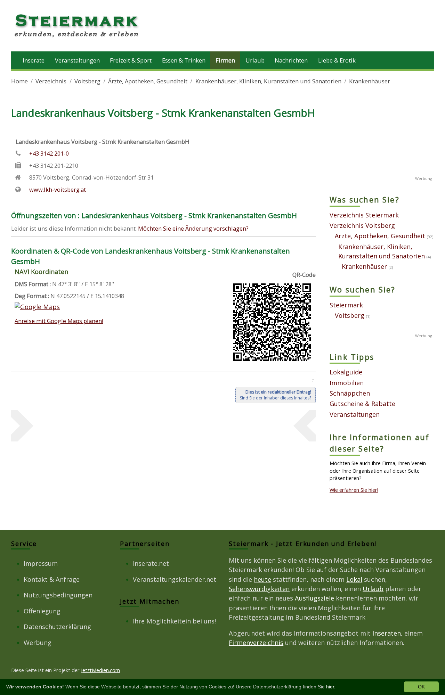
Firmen (225, 60)
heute (262, 579)
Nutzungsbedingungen (58, 595)
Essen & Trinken (183, 60)
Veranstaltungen (77, 60)
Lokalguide (346, 372)
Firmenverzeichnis (256, 642)
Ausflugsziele (314, 598)
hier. (330, 686)
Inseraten (386, 633)
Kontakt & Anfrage (52, 579)
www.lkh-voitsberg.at (57, 189)
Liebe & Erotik (337, 60)
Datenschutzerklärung (57, 626)
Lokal (354, 579)
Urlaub (255, 60)
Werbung (37, 642)
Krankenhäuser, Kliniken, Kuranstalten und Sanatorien (268, 81)
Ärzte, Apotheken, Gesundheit (147, 81)
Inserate (33, 60)
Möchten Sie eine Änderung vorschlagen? (193, 228)
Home (19, 81)
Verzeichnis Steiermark (364, 215)
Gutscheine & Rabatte (362, 403)
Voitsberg (87, 81)
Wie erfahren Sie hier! (354, 489)
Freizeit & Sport (131, 60)
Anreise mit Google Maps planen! (59, 321)
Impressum (41, 563)
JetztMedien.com (100, 670)
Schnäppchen (350, 393)
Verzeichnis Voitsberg (362, 225)
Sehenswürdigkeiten (259, 589)
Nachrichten (291, 60)
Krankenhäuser (369, 81)
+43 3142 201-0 (49, 153)
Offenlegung (42, 611)
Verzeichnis (50, 81)
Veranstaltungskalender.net (174, 579)
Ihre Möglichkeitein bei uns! (174, 621)
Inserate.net (151, 563)
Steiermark (346, 305)
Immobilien (347, 383)
